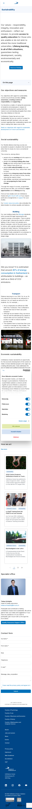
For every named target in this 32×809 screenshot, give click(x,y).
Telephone (4, 660)
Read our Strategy (16, 67)
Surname (4, 639)
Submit (16, 691)
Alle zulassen (16, 426)
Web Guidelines (9, 755)
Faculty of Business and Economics (15, 716)
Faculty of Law (9, 713)
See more (4, 449)
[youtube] (26, 785)
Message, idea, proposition (9, 674)
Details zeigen (23, 421)
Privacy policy (9, 749)
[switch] (27, 404)
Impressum (8, 752)
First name (5, 646)
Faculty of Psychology (11, 710)
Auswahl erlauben (16, 431)
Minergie (21, 214)
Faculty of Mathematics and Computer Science (13, 723)
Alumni (7, 729)
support (20, 198)
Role (2, 653)
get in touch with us (14, 196)
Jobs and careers (10, 733)
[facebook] (19, 785)
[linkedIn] (6, 785)
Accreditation (9, 758)
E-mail (3, 667)
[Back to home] (16, 3)
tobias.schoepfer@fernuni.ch (10, 605)
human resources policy (11, 203)
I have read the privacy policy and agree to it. (15, 686)
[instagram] (13, 785)
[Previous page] (10, 567)
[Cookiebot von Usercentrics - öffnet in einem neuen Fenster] (23, 370)
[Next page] (22, 567)
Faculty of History (10, 719)
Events (7, 739)
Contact (7, 743)
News (6, 736)
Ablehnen (16, 437)
